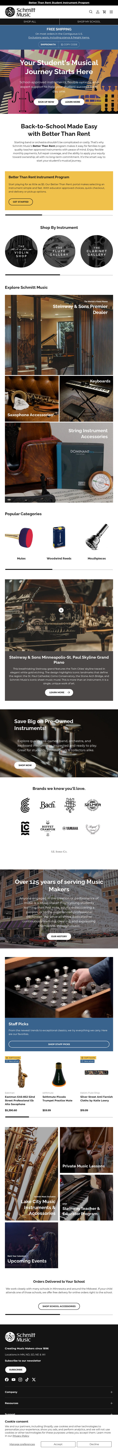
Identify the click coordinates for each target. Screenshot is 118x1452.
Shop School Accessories (59, 1306)
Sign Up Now (46, 102)
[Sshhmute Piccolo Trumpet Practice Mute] (59, 1072)
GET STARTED (21, 201)
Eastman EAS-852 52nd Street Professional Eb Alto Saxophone (20, 1100)
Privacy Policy (21, 1435)
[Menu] (111, 12)
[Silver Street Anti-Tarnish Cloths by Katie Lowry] (96, 1072)
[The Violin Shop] (21, 251)
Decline (94, 1444)
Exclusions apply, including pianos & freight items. (59, 37)
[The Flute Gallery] (59, 251)
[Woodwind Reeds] (59, 537)
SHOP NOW (25, 765)
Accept (58, 1444)
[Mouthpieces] (96, 537)
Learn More (72, 102)
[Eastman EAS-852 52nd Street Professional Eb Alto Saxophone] (21, 1072)
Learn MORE (56, 692)
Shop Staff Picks (59, 1044)
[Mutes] (21, 537)
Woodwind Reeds (59, 558)
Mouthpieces (97, 558)
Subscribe (15, 1369)
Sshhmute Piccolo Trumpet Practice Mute (57, 1098)
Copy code (70, 44)
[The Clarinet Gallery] (96, 251)
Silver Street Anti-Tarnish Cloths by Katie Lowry (96, 1098)
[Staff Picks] (59, 987)
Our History (59, 936)
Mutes (21, 558)
